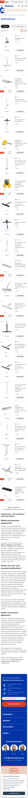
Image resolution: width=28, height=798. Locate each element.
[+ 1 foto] (7, 408)
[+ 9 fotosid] (7, 184)
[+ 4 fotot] (7, 490)
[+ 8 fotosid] (7, 81)
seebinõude (14, 661)
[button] (14, 26)
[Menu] (1, 5)
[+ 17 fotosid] (7, 142)
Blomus (3, 545)
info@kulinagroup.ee (14, 758)
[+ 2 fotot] (7, 306)
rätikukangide (5, 661)
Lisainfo (12, 787)
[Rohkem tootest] (7, 41)
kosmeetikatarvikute (16, 659)
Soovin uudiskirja (14, 704)
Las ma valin (6, 788)
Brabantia (10, 545)
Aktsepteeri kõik (14, 793)
